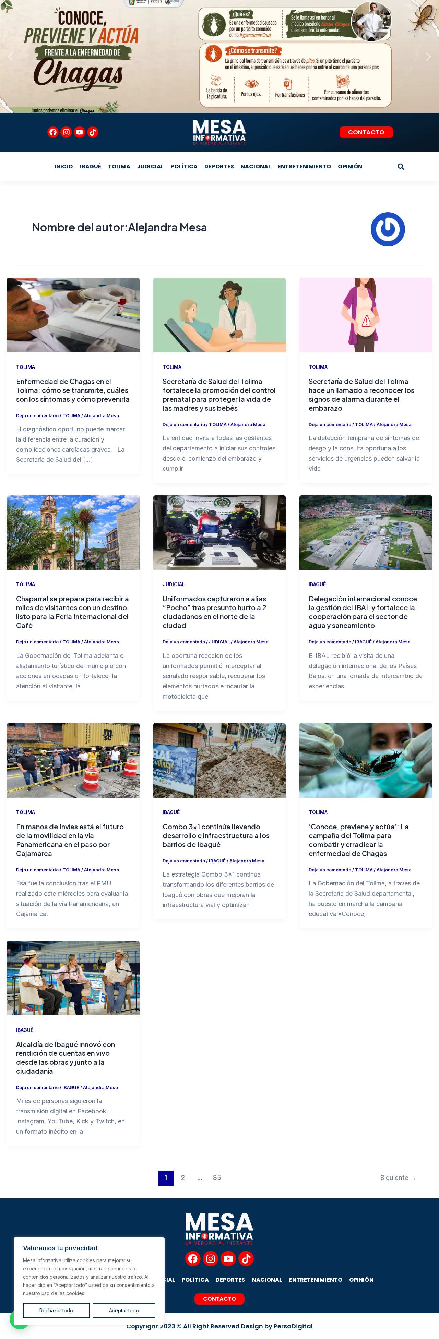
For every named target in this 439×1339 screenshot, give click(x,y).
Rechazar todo (56, 1310)
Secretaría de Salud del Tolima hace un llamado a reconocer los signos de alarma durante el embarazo (361, 394)
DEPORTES (219, 166)
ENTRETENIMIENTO (304, 166)
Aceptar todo (124, 1310)
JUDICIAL (150, 166)
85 (217, 1177)
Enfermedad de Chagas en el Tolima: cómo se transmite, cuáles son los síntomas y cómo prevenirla (73, 390)
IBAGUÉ (90, 166)
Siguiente (398, 1177)
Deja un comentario (37, 415)
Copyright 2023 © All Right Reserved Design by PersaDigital (219, 1326)
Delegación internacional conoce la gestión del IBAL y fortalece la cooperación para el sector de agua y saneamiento (363, 611)
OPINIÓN (350, 166)
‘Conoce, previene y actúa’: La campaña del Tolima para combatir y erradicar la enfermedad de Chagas (359, 839)
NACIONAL (256, 166)
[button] (10, 56)
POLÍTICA (184, 166)
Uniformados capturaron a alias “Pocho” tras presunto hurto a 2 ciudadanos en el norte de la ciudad (214, 611)
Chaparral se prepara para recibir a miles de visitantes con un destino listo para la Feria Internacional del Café (72, 611)
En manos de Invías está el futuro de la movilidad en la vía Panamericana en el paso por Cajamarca (70, 839)
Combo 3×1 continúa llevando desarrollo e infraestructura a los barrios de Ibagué (216, 835)
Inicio (64, 166)
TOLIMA (119, 166)
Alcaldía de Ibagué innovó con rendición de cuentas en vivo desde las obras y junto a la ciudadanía (65, 1057)
